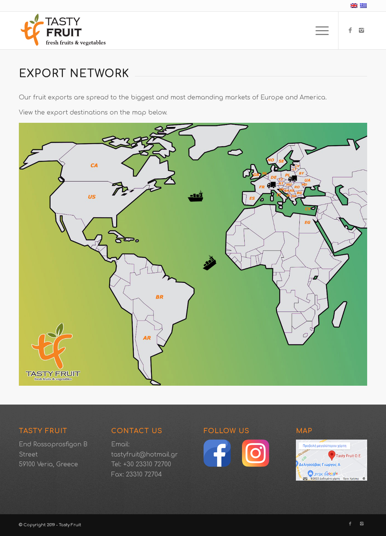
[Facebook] (350, 30)
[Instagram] (361, 30)
